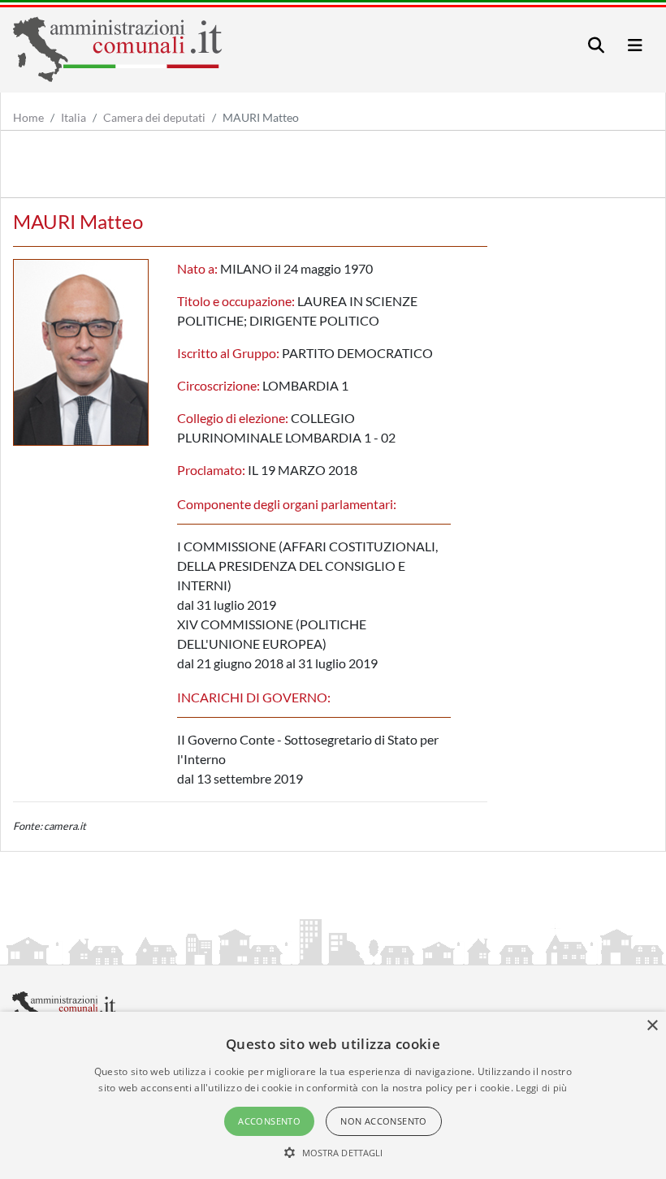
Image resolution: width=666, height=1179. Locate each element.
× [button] (652, 1026)
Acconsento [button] (269, 1121)
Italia (73, 117)
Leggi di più (542, 1088)
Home (28, 117)
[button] (333, 1152)
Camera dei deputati (154, 117)
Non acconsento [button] (383, 1121)
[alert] (333, 1095)
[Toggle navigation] (596, 45)
